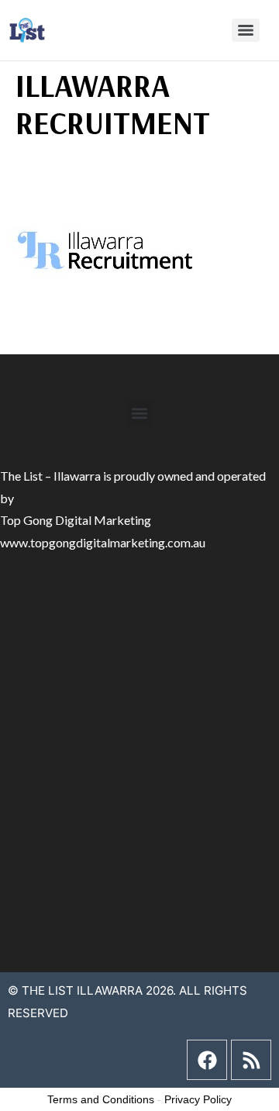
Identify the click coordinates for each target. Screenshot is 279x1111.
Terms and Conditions (100, 1099)
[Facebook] (207, 1059)
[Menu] (246, 30)
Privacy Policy (198, 1099)
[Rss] (251, 1059)
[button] (140, 413)
